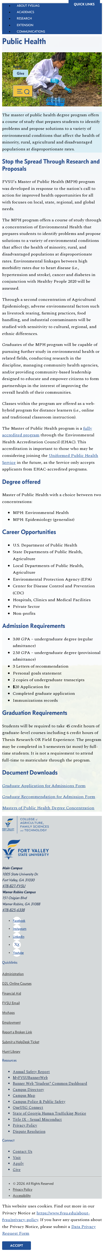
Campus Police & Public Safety (39, 1102)
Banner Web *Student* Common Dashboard (50, 1083)
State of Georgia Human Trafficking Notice (49, 1113)
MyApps (8, 1012)
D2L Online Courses (16, 983)
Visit (17, 1158)
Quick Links (84, 4)
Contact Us (22, 1151)
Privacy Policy (25, 1125)
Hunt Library (11, 1051)
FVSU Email (11, 1003)
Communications (31, 31)
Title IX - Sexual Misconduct (37, 1119)
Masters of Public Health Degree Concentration (48, 808)
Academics (25, 12)
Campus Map (24, 1095)
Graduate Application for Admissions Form (44, 786)
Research (24, 18)
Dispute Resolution (29, 1131)
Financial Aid (11, 993)
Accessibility (22, 1195)
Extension (25, 25)
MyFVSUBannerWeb (30, 1077)
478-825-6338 (13, 910)
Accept (16, 1245)
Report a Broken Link (17, 1032)
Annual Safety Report (31, 1072)
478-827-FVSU (13, 886)
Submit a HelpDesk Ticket (20, 1042)
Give (20, 73)
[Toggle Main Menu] (23, 91)
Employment (11, 1022)
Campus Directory (28, 1089)
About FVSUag (28, 5)
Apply (17, 66)
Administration (13, 974)
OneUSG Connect (28, 1107)
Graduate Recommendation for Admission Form (48, 797)
